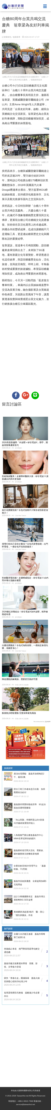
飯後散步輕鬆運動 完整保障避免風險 (19, 713)
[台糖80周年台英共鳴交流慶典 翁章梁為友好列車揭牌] (16, 395)
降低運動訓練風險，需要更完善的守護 (20, 679)
